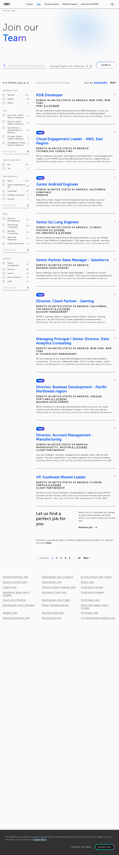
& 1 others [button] (52, 106)
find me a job (85, 527)
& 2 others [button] (62, 309)
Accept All (104, 847)
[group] (76, 106)
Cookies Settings (81, 847)
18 (79, 558)
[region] (59, 842)
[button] (40, 133)
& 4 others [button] (63, 233)
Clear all (21, 83)
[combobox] (50, 66)
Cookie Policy (40, 839)
